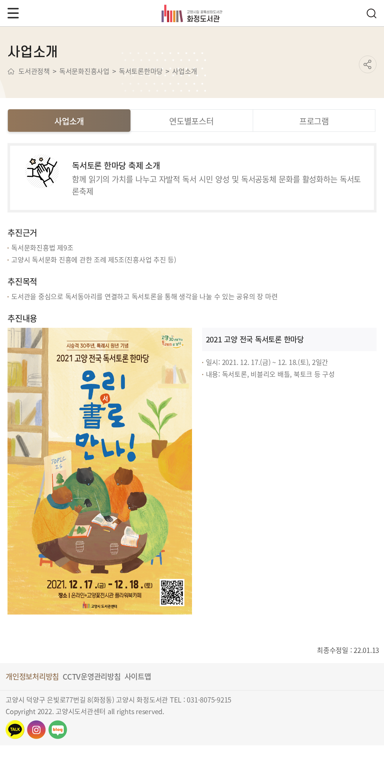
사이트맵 (137, 676)
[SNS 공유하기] (367, 64)
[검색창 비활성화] (371, 13)
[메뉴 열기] (13, 13)
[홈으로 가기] (11, 71)
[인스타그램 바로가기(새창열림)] (36, 729)
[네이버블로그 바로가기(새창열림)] (57, 729)
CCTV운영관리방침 (92, 676)
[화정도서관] (192, 13)
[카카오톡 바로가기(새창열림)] (15, 729)
